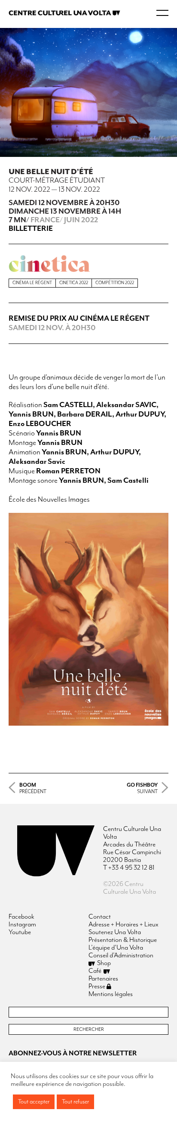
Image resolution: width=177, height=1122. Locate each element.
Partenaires (103, 979)
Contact (99, 917)
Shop (104, 963)
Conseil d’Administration (120, 956)
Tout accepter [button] (33, 1101)
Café (94, 971)
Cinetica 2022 (73, 282)
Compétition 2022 (114, 282)
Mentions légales (110, 994)
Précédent (32, 788)
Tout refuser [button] (75, 1101)
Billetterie (31, 228)
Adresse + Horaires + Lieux (123, 925)
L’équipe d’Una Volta (115, 948)
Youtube (20, 932)
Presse (97, 986)
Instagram (22, 925)
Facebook (21, 917)
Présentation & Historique (122, 940)
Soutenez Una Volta (114, 932)
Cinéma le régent (32, 282)
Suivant (142, 788)
